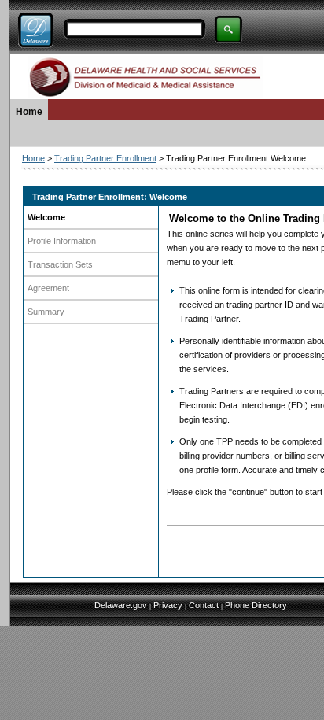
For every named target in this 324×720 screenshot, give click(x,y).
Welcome (46, 217)
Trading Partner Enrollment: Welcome (109, 196)
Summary (46, 311)
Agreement (48, 288)
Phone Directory (256, 605)
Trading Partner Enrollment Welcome (236, 158)
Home (29, 111)
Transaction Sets (60, 264)
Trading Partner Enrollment (105, 158)
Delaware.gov (120, 605)
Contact (204, 605)
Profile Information (62, 241)
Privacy (167, 605)
